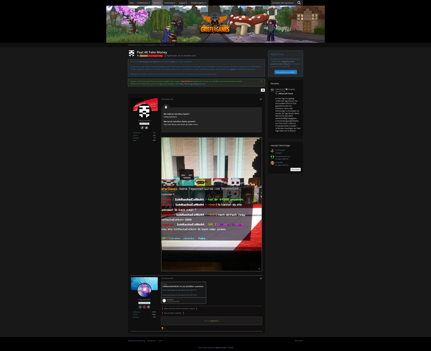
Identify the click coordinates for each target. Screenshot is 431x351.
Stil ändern (299, 340)
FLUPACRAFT (280, 150)
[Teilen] (263, 90)
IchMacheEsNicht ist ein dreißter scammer (182, 286)
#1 (261, 99)
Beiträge (136, 138)
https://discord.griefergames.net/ (192, 84)
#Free (206, 321)
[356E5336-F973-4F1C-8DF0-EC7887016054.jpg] (211, 204)
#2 (261, 278)
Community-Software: (215, 347)
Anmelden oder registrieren (283, 3)
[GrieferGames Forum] (215, 24)
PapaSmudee (172, 55)
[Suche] (299, 3)
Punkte (135, 135)
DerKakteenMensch (282, 156)
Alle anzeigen (295, 169)
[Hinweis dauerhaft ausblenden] (261, 81)
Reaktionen (136, 133)
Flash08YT (279, 162)
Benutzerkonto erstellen (285, 72)
